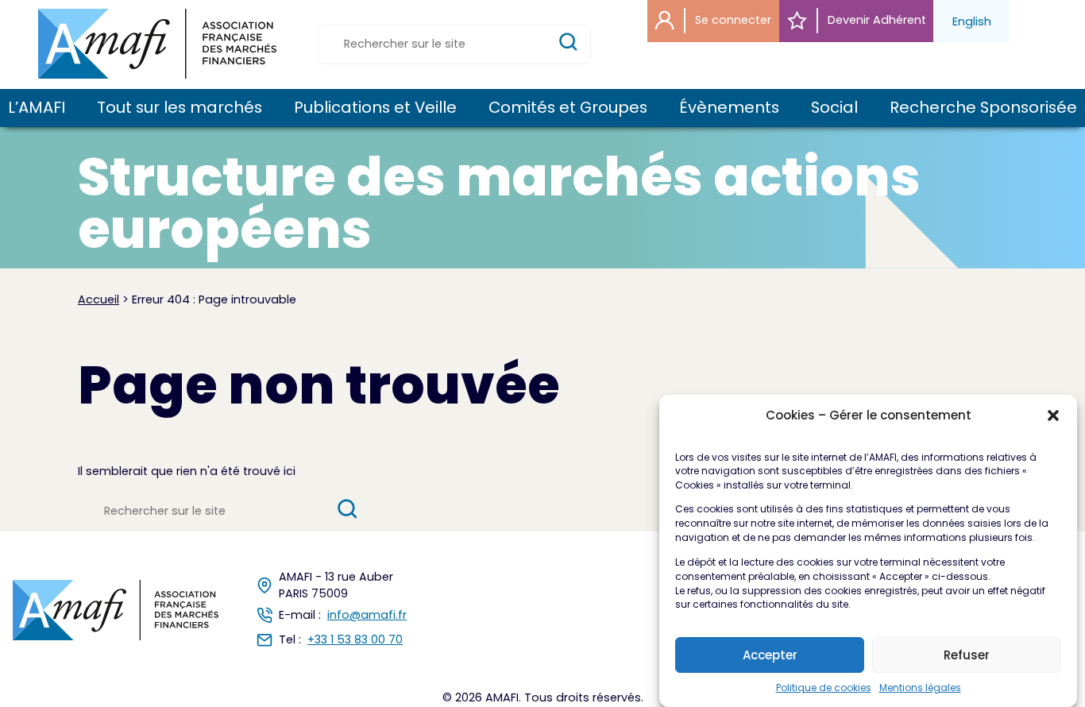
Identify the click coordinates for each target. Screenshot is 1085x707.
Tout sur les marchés (179, 108)
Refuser (967, 655)
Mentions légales (920, 687)
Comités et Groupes (567, 108)
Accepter (770, 655)
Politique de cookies (823, 687)
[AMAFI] (157, 44)
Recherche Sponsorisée (983, 108)
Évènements (729, 108)
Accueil (98, 299)
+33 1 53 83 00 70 (355, 639)
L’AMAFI (36, 108)
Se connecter (731, 20)
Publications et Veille (375, 108)
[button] (1053, 415)
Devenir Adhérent (875, 20)
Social (834, 108)
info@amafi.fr (367, 615)
